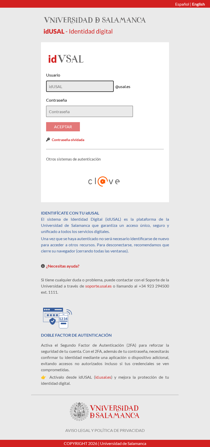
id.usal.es (103, 377)
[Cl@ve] (105, 181)
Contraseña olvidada (68, 139)
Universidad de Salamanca (123, 443)
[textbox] (89, 111)
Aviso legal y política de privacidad (105, 430)
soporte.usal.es (98, 285)
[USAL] (95, 33)
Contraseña (56, 100)
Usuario (53, 74)
